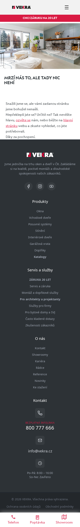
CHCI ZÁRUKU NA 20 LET (40, 18)
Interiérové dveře (40, 237)
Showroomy (40, 355)
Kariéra (40, 361)
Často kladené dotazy (40, 319)
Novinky (40, 381)
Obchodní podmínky (59, 506)
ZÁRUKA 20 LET (40, 280)
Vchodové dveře (40, 218)
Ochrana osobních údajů (24, 506)
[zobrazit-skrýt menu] (67, 7)
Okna (40, 211)
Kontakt (40, 348)
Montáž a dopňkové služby (40, 293)
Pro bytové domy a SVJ (40, 312)
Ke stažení (40, 387)
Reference (40, 374)
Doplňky (40, 250)
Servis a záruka (40, 286)
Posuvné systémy (40, 224)
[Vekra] (21, 7)
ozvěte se (23, 120)
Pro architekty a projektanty (40, 299)
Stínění (40, 231)
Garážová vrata (40, 244)
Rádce (40, 368)
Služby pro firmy (40, 306)
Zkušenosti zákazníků (40, 325)
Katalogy (40, 257)
